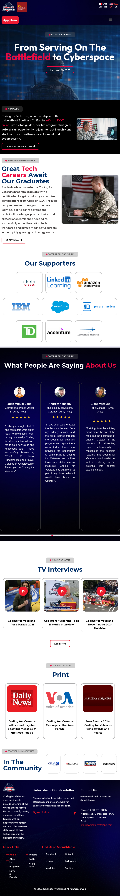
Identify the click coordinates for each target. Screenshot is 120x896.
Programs (14, 866)
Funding (33, 854)
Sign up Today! (41, 812)
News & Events (13, 874)
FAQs (32, 858)
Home (12, 854)
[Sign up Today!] (74, 813)
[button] (110, 19)
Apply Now (10, 20)
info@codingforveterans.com (96, 825)
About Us (12, 860)
